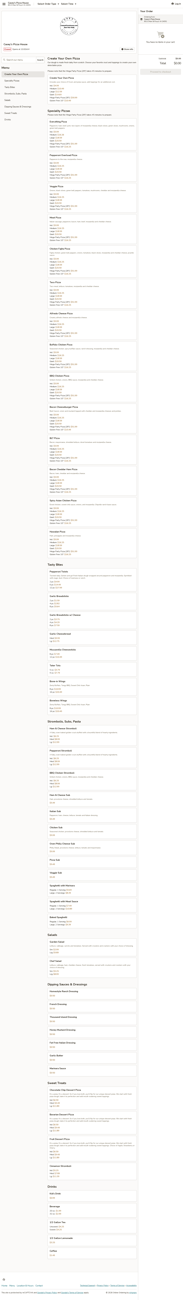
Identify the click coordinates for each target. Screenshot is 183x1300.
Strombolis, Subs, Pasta (15, 93)
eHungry (133, 1292)
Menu (12, 1285)
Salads (7, 100)
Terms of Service (117, 1285)
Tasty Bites (9, 87)
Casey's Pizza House (18, 3)
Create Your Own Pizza (16, 74)
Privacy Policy (103, 1285)
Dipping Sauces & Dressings (17, 106)
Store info (128, 49)
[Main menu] (4, 4)
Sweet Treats (10, 113)
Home (4, 1285)
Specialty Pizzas (11, 80)
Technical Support (87, 1285)
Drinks (7, 119)
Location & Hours (25, 1285)
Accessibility (131, 1285)
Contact (39, 1285)
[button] (92, 89)
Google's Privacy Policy (47, 1292)
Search (40, 60)
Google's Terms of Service (72, 1292)
